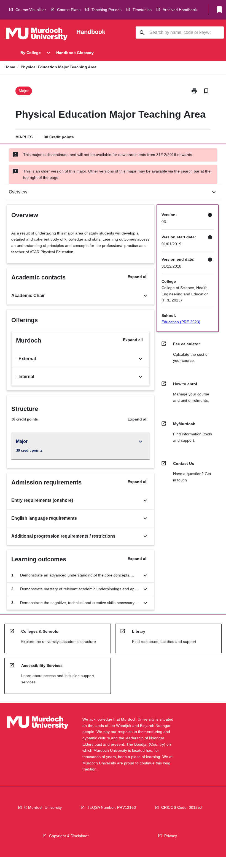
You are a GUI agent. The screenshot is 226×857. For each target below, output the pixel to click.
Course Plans (68, 9)
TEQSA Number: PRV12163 (111, 807)
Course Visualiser (30, 9)
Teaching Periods (107, 9)
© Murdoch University (43, 807)
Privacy (170, 836)
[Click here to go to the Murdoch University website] (37, 35)
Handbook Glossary (75, 52)
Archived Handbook (180, 9)
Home (9, 67)
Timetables (142, 9)
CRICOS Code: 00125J (181, 807)
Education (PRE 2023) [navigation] (181, 322)
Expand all (137, 276)
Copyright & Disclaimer (69, 836)
